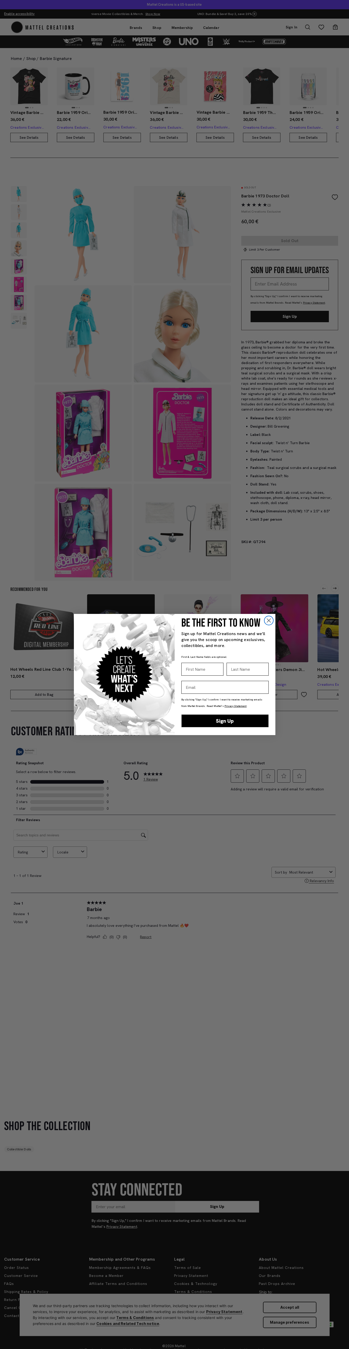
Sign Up (225, 721)
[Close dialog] (268, 620)
